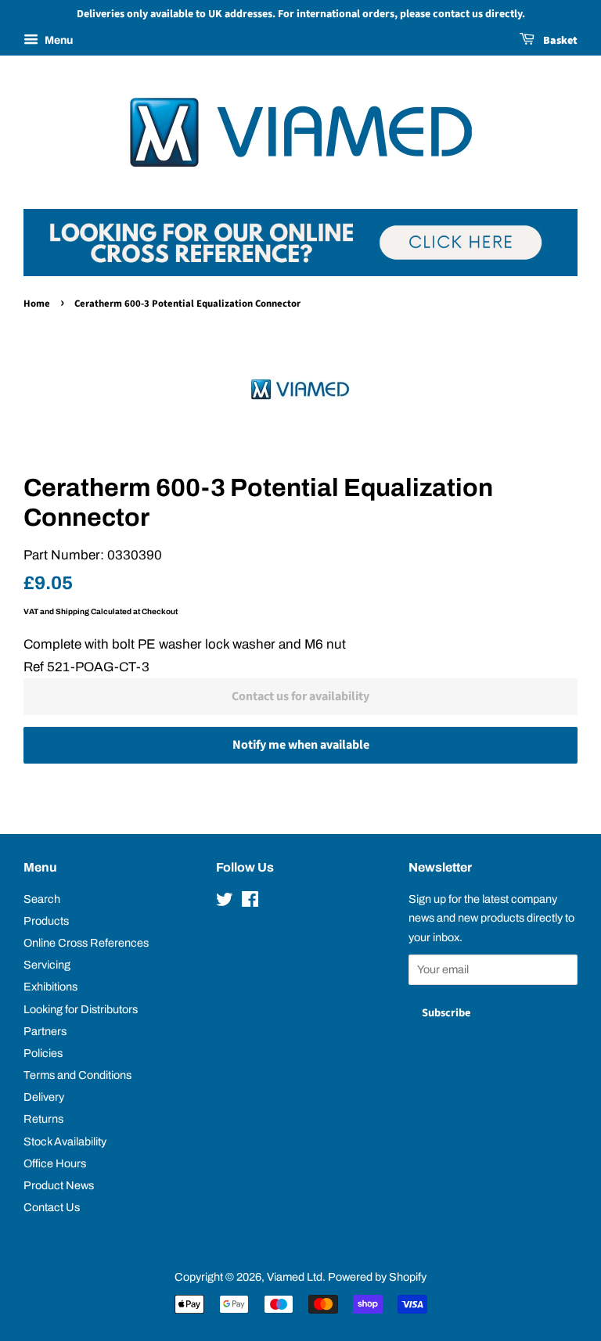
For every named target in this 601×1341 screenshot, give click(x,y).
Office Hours (54, 1163)
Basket (559, 41)
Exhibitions (50, 986)
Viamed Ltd (294, 1277)
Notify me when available (300, 744)
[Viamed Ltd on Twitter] (224, 902)
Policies (43, 1053)
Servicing (46, 964)
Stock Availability (64, 1141)
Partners (45, 1031)
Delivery (43, 1097)
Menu (57, 40)
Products (46, 921)
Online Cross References (86, 943)
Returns (43, 1119)
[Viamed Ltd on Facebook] (250, 902)
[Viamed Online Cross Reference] (300, 271)
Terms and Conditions (77, 1075)
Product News (58, 1185)
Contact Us (51, 1207)
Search (41, 899)
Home (36, 304)
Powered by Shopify (377, 1277)
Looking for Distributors (80, 1009)
